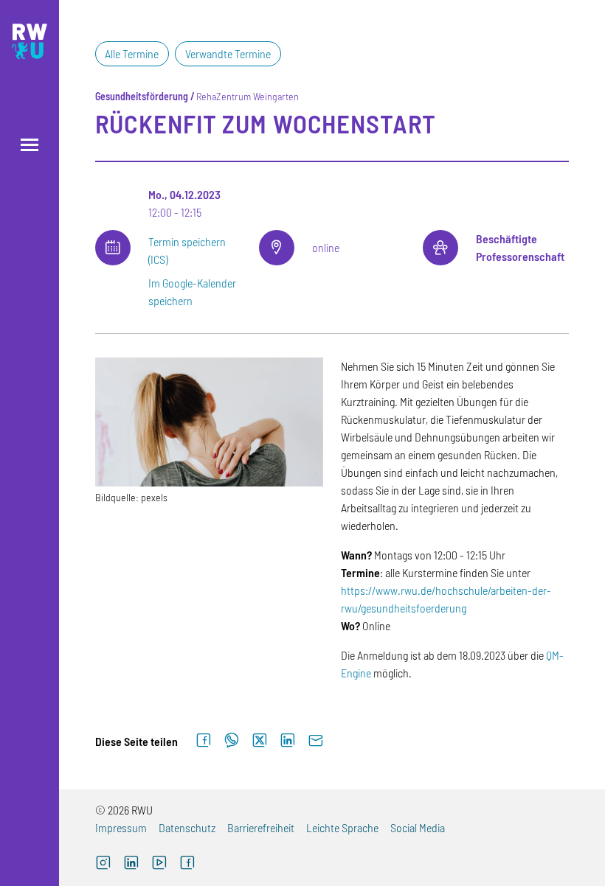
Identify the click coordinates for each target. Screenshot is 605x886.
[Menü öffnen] (29, 145)
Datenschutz (187, 827)
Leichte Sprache (342, 827)
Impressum (121, 827)
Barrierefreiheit (260, 827)
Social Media (417, 827)
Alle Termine (132, 53)
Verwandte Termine (228, 53)
